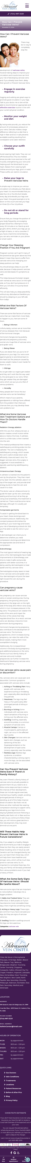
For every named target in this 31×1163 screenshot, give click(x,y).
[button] (27, 1159)
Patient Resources (13, 1088)
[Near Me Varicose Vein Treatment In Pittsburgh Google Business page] (15, 1152)
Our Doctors (11, 1073)
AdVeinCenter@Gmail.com (11, 1026)
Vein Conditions (12, 1077)
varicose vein (14, 926)
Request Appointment (13, 1160)
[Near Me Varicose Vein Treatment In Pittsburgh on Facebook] (11, 1152)
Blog (8, 1096)
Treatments (11, 1081)
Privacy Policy (11, 1100)
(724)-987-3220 (6, 1019)
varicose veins (19, 70)
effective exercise (7, 108)
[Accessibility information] (18, 1152)
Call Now (3, 1160)
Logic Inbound (20, 1147)
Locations (10, 1085)
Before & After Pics (14, 1092)
